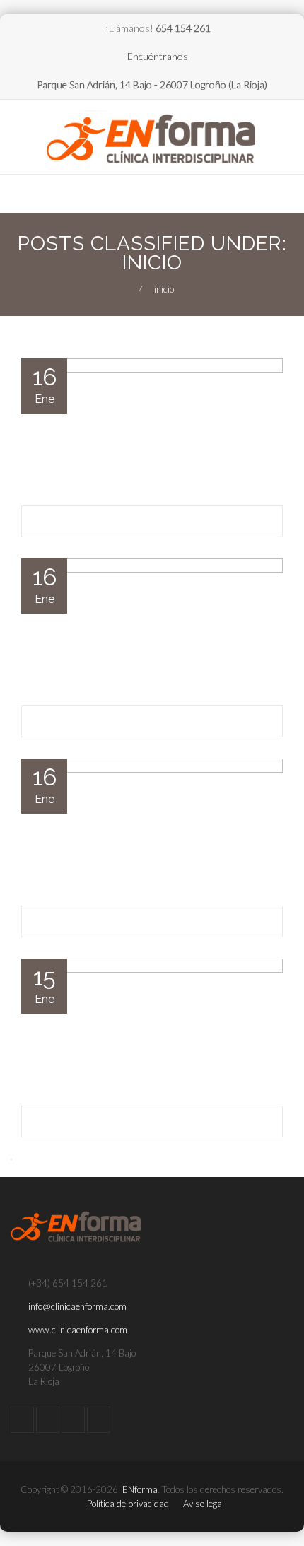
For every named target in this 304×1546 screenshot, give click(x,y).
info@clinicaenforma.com (77, 1306)
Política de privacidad (128, 1503)
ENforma (140, 1489)
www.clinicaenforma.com (77, 1329)
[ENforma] (151, 138)
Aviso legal (203, 1503)
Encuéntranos (157, 56)
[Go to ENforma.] (126, 289)
